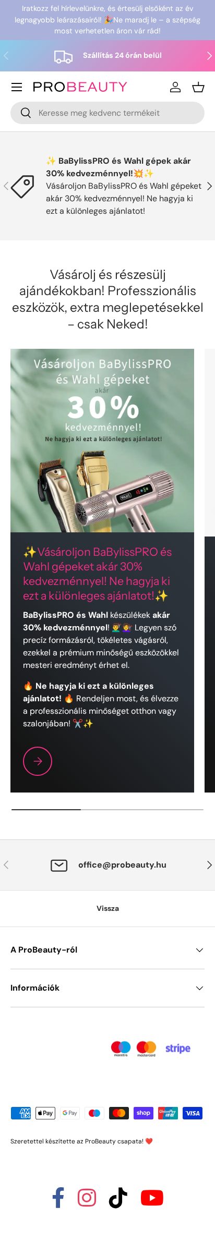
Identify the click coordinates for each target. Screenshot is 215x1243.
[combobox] (107, 113)
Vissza (108, 908)
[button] (198, 87)
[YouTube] (152, 1202)
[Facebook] (58, 1202)
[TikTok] (118, 1202)
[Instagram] (87, 1202)
